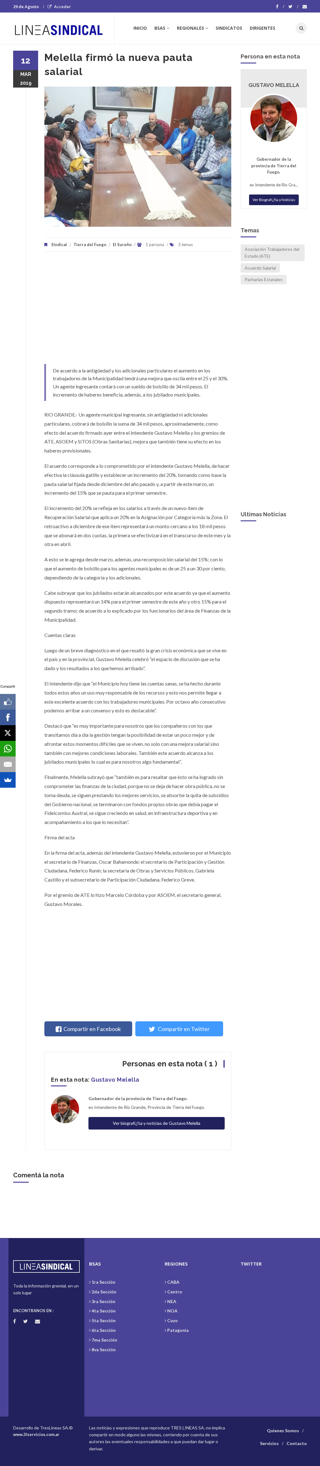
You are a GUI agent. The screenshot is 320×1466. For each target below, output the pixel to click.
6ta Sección (104, 1330)
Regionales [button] (190, 28)
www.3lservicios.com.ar (36, 1434)
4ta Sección (104, 1310)
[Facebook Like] (8, 702)
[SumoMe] (8, 780)
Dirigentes (262, 28)
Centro (174, 1291)
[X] (8, 733)
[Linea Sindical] (63, 28)
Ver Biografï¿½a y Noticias (273, 199)
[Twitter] (293, 7)
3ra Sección (103, 1301)
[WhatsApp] (8, 748)
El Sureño (122, 244)
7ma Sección (104, 1339)
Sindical (59, 244)
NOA (172, 1310)
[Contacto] (304, 7)
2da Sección (104, 1291)
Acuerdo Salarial (260, 267)
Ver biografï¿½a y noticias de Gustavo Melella (156, 1123)
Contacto (297, 1443)
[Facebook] (280, 7)
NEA (171, 1301)
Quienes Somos (283, 1430)
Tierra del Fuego (89, 244)
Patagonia (178, 1330)
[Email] (8, 764)
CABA (173, 1282)
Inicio (140, 28)
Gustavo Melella (115, 1079)
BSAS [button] (159, 28)
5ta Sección (104, 1320)
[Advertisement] (137, 311)
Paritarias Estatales (263, 279)
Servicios (269, 1443)
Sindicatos (229, 28)
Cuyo (172, 1320)
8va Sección (104, 1349)
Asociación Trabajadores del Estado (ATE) (272, 252)
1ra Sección (103, 1282)
